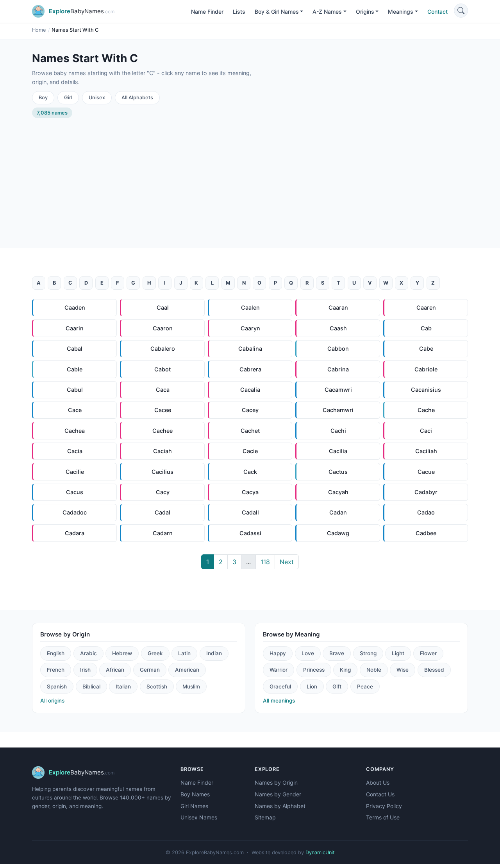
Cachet (250, 430)
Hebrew (122, 653)
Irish (85, 670)
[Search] (461, 11)
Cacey (250, 410)
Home (39, 30)
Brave (336, 653)
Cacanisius (426, 389)
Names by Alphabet (280, 806)
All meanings (279, 700)
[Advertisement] (250, 176)
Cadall (250, 512)
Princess (314, 670)
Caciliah (426, 451)
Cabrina (338, 369)
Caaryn (250, 328)
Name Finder (207, 11)
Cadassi (250, 533)
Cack (250, 471)
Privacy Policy (384, 806)
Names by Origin (276, 782)
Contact (437, 11)
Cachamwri (338, 410)
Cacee (162, 410)
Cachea (74, 430)
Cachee (162, 430)
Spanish (57, 686)
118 (265, 562)
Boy (43, 97)
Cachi (338, 430)
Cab (426, 328)
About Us (377, 782)
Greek (155, 653)
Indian (214, 653)
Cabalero (162, 348)
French (55, 670)
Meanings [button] (400, 11)
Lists (239, 11)
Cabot (162, 369)
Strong (368, 653)
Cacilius (162, 471)
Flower (428, 653)
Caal (163, 307)
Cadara (74, 533)
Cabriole (426, 369)
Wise (402, 670)
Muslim (191, 686)
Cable (74, 369)
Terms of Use (383, 817)
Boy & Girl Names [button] (277, 11)
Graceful (280, 686)
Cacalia (250, 389)
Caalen (250, 307)
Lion (312, 686)
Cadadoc (74, 512)
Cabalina (250, 348)
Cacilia (338, 451)
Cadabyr (426, 492)
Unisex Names (198, 817)
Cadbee (426, 533)
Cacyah (338, 492)
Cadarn (163, 533)
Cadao (426, 512)
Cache (426, 410)
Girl (68, 97)
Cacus (74, 492)
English (55, 653)
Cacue (426, 471)
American (187, 670)
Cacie (250, 451)
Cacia (74, 451)
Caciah (162, 451)
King (345, 670)
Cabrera (250, 369)
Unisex (97, 97)
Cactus (338, 471)
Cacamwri (338, 389)
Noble (373, 670)
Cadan (338, 512)
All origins (52, 700)
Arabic (88, 653)
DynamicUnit (320, 852)
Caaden (74, 307)
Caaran (338, 307)
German (150, 670)
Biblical (91, 686)
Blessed (434, 670)
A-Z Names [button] (327, 11)
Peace (365, 686)
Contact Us (380, 794)
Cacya (250, 492)
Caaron (163, 328)
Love (308, 653)
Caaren (426, 307)
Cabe (426, 348)
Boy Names (195, 794)
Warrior (279, 670)
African (115, 670)
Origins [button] (365, 11)
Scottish (156, 686)
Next (287, 562)
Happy (278, 653)
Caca (163, 389)
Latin (184, 653)
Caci (426, 430)
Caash (338, 328)
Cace (75, 410)
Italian (123, 686)
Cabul (75, 389)
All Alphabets (137, 97)
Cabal (74, 348)
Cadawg (338, 533)
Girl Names (194, 806)
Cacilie (75, 471)
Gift (336, 686)
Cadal (162, 512)
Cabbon (338, 348)
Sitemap (265, 817)
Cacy (163, 492)
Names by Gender (278, 794)
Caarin (75, 328)
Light (398, 653)
